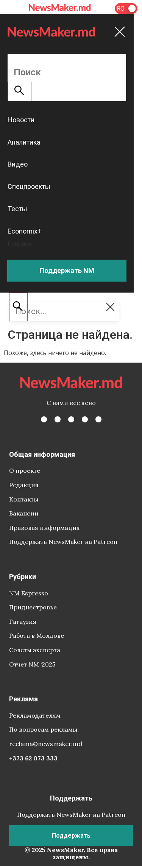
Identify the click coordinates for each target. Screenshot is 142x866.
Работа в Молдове (36, 635)
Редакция (24, 485)
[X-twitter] (58, 419)
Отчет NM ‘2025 (32, 664)
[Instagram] (71, 419)
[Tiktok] (85, 419)
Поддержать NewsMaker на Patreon (63, 541)
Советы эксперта (34, 650)
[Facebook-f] (44, 419)
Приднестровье (33, 607)
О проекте (24, 470)
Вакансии (24, 513)
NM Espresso (28, 593)
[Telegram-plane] (98, 419)
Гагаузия (22, 621)
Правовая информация (44, 527)
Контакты (23, 499)
